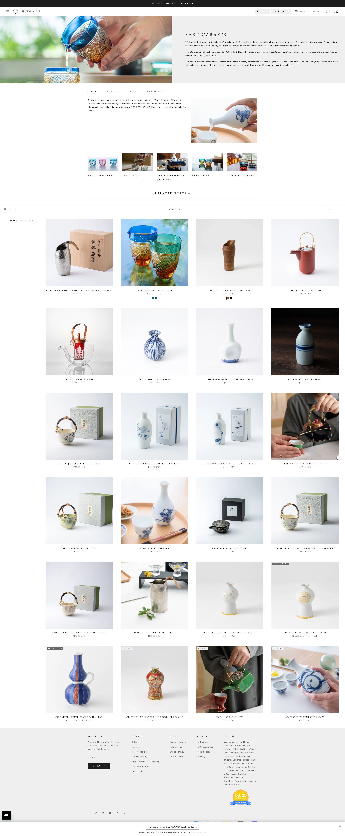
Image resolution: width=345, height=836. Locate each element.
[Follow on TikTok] (117, 813)
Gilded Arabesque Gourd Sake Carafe (305, 633)
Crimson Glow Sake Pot (79, 379)
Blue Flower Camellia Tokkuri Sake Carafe (229, 464)
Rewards (136, 746)
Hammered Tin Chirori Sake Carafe (154, 633)
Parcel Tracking (139, 751)
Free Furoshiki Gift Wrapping (145, 761)
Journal (262, 11)
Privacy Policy (176, 756)
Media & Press (203, 751)
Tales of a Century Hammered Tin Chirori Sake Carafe (79, 290)
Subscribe (99, 766)
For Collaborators (204, 746)
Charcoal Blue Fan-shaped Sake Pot (305, 464)
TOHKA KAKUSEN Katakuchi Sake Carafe (229, 290)
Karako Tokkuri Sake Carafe (154, 548)
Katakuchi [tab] (113, 91)
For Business (202, 742)
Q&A (134, 742)
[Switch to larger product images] (5, 209)
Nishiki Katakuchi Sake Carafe (229, 548)
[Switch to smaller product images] (10, 209)
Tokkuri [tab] (92, 91)
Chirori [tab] (133, 91)
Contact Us (137, 771)
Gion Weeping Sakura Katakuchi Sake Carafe (79, 633)
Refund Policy (176, 746)
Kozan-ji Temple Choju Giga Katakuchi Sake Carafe (305, 548)
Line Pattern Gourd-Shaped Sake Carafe (79, 717)
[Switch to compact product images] (14, 209)
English (315, 11)
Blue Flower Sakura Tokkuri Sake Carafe (154, 464)
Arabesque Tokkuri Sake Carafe (305, 717)
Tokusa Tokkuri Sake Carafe (154, 379)
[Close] (340, 826)
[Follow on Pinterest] (103, 813)
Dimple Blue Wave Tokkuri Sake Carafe (229, 379)
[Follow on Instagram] (96, 813)
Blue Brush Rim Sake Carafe (305, 379)
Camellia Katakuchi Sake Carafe (79, 548)
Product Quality (139, 756)
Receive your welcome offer (172, 3)
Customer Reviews (141, 766)
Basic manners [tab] (156, 91)
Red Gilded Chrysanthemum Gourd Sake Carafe (154, 717)
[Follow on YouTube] (110, 813)
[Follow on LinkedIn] (124, 813)
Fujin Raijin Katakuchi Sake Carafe (79, 464)
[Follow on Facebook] (89, 813)
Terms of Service (178, 742)
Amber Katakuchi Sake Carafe (154, 290)
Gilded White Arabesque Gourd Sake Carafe (230, 633)
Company (200, 756)
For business (281, 11)
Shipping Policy (177, 751)
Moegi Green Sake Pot (229, 717)
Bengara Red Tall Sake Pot (304, 290)
